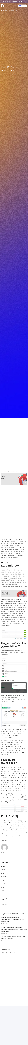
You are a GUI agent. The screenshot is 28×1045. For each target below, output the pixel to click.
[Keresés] (25, 904)
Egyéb (3, 869)
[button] (14, 5)
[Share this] (7, 952)
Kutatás (4, 876)
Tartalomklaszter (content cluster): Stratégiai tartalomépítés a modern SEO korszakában (14, 929)
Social (3, 887)
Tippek (3, 890)
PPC (3, 880)
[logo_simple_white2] (2, 5)
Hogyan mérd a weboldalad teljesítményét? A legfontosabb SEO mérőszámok (12, 919)
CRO (3, 866)
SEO (3, 883)
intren (5, 75)
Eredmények (5, 873)
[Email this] (3, 952)
